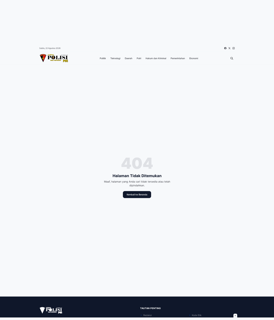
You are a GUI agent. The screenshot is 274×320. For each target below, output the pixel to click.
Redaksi (147, 315)
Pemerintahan (178, 58)
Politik (103, 58)
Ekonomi (193, 58)
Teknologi (115, 58)
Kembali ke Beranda (137, 194)
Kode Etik (197, 315)
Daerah (128, 58)
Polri (139, 58)
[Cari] (232, 58)
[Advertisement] (95, 22)
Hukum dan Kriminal (156, 58)
